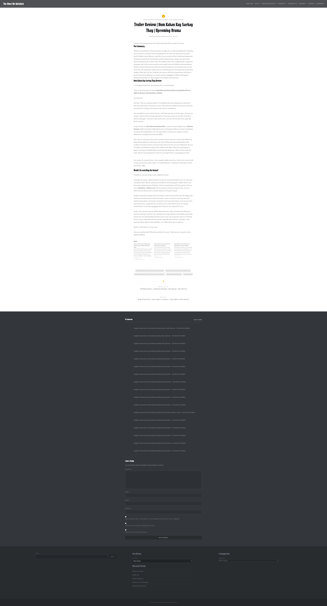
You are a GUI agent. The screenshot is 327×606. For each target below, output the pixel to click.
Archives (134, 558)
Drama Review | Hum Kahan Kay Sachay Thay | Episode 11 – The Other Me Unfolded (162, 397)
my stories (154, 206)
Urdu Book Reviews (176, 20)
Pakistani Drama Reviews (174, 274)
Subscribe (320, 3)
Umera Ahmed (188, 274)
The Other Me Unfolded (13, 3)
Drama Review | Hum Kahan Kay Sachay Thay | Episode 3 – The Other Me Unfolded (162, 343)
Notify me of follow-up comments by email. (140, 525)
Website (128, 508)
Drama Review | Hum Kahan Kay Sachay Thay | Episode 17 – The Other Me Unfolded (162, 435)
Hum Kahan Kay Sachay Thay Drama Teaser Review (149, 274)
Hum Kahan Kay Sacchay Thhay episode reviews (149, 271)
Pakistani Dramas (161, 20)
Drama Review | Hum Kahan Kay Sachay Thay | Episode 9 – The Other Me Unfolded (162, 374)
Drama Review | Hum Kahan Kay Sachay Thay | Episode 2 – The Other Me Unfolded (162, 336)
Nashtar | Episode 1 (138, 579)
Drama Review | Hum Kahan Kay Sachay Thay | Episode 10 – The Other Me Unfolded (162, 382)
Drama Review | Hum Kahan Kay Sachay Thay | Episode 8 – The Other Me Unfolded (162, 366)
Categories (222, 558)
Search (37, 553)
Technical (292, 3)
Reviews (302, 3)
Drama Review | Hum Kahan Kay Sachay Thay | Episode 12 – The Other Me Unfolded (162, 405)
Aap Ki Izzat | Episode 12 (139, 586)
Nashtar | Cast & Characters (140, 582)
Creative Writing (268, 3)
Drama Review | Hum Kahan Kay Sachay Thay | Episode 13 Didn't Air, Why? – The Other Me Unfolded (167, 412)
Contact (311, 3)
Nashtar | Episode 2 (138, 571)
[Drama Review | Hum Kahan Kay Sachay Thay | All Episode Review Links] (144, 252)
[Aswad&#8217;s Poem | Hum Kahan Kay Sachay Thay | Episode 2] (164, 251)
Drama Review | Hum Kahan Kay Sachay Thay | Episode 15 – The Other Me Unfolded (162, 428)
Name (127, 492)
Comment (128, 469)
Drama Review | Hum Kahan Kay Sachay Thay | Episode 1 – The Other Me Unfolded (162, 359)
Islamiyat (281, 3)
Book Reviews (148, 20)
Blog (256, 3)
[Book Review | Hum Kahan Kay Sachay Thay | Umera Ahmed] (184, 251)
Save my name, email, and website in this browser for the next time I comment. (152, 519)
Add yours (198, 319)
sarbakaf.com (173, 602)
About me (249, 3)
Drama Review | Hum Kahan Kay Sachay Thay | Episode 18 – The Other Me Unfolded (162, 443)
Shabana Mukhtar (161, 36)
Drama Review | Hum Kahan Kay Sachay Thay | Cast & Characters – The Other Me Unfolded (164, 328)
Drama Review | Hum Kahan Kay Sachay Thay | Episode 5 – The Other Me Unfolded (162, 351)
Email (127, 500)
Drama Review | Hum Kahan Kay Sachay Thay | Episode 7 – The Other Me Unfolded (162, 389)
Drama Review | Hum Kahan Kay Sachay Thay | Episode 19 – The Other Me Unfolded (162, 451)
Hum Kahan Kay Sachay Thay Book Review (178, 271)
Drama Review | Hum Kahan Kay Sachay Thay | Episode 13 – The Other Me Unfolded (162, 420)
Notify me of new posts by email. (136, 532)
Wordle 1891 (135, 575)
